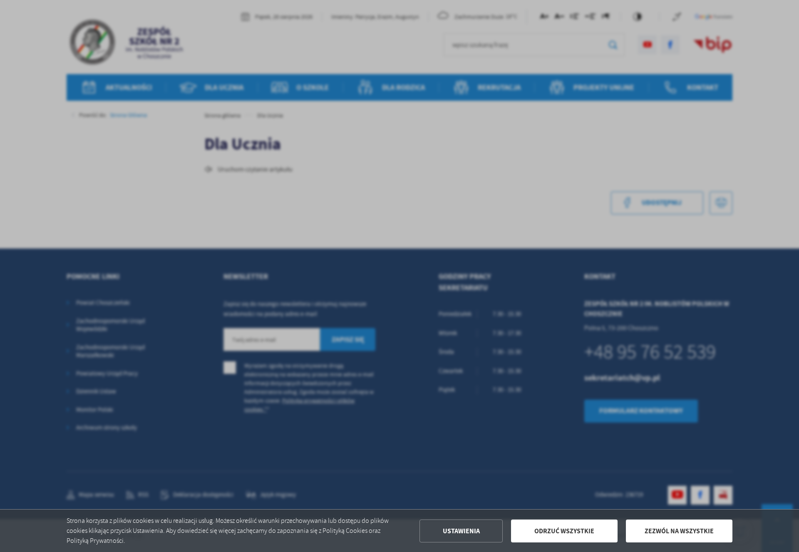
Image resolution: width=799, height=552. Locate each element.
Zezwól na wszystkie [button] (679, 531)
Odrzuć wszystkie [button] (564, 531)
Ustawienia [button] (461, 531)
